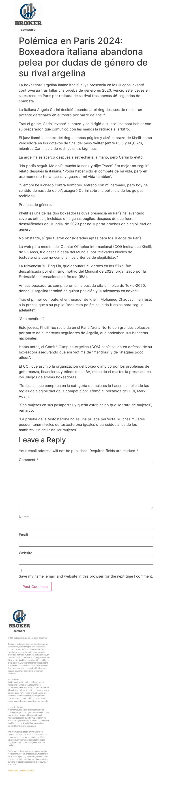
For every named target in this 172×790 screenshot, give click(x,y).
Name (24, 517)
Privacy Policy (13, 771)
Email (23, 534)
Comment (28, 459)
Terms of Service (27, 771)
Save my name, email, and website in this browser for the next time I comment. (86, 576)
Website (25, 553)
